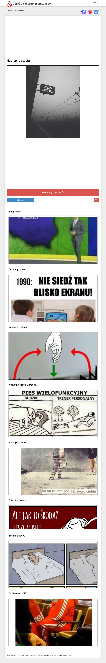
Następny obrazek (52, 192)
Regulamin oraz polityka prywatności (58, 655)
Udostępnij (20, 200)
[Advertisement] (53, 37)
